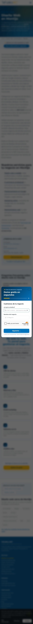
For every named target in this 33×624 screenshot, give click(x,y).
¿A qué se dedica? (9, 307)
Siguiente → (16, 331)
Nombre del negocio (10, 314)
